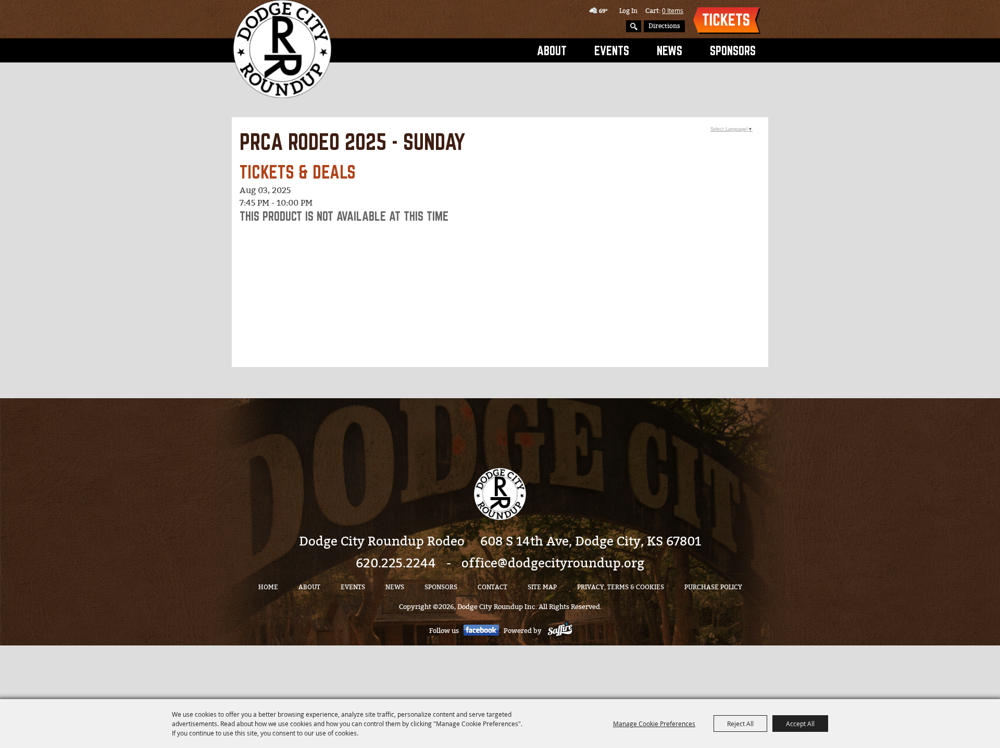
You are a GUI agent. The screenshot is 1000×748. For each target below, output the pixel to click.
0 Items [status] (672, 10)
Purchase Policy (713, 587)
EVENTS (611, 50)
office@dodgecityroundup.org (552, 563)
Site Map (542, 587)
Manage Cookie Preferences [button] (654, 723)
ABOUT (552, 50)
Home (268, 587)
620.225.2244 (396, 563)
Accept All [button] (800, 723)
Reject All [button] (740, 723)
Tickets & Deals (726, 20)
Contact (492, 587)
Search (633, 26)
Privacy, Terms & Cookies (620, 587)
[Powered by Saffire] (560, 631)
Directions (664, 26)
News (669, 50)
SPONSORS (733, 50)
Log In (628, 11)
